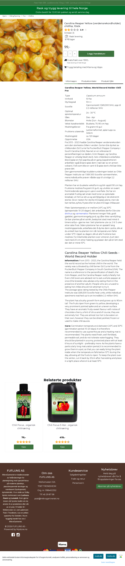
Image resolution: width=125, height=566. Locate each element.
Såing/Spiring (14, 16)
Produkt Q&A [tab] (107, 81)
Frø (24, 16)
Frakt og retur (78, 479)
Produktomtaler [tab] (88, 81)
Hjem (4, 16)
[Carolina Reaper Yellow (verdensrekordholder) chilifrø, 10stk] (31, 51)
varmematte (82, 213)
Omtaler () (69, 33)
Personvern (78, 483)
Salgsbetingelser (78, 475)
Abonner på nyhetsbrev (109, 486)
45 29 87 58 (48, 494)
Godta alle (111, 556)
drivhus (68, 213)
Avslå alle (98, 556)
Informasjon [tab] (71, 81)
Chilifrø (31, 16)
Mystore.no (21, 529)
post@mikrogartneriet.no (46, 498)
